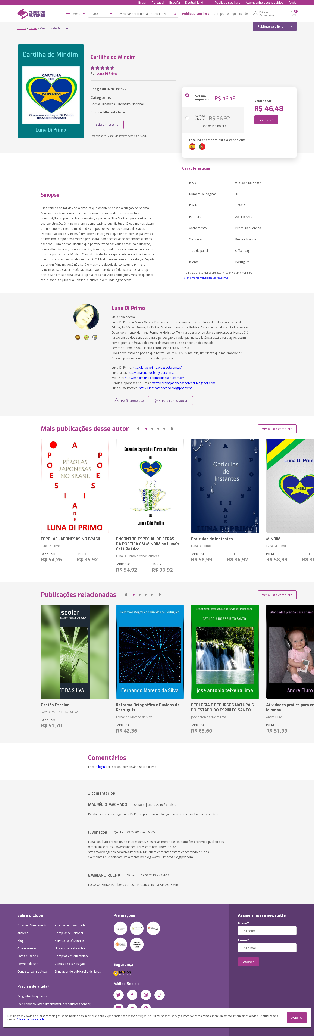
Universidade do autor (70, 948)
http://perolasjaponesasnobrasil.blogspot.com (183, 383)
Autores (22, 933)
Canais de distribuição (70, 964)
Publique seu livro (228, 2)
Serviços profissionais (70, 941)
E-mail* (243, 940)
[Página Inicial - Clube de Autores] (31, 15)
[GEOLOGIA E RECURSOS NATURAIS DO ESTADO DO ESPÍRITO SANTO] (225, 652)
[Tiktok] (159, 995)
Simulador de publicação (78, 971)
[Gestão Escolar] (75, 652)
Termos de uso (27, 964)
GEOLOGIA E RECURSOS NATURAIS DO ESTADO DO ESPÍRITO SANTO (222, 707)
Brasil (142, 2)
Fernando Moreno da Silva (134, 717)
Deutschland (194, 2)
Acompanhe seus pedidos (264, 2)
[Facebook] (132, 995)
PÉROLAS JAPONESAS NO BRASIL (71, 539)
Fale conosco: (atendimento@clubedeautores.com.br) (54, 1004)
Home (21, 28)
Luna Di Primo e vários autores (137, 556)
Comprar (266, 120)
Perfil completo (132, 401)
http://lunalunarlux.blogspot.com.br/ (152, 373)
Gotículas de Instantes (212, 539)
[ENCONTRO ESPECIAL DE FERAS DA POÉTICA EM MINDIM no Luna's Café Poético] (150, 486)
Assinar (248, 962)
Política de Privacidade (30, 1019)
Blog (20, 941)
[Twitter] (118, 995)
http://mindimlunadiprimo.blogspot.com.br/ (154, 378)
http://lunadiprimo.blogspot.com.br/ (157, 367)
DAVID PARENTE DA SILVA (59, 712)
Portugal (157, 2)
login (101, 767)
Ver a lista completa (277, 429)
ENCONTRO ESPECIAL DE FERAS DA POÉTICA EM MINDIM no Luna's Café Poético (147, 544)
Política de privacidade (70, 925)
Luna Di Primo (107, 73)
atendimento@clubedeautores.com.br (206, 277)
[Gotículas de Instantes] (225, 486)
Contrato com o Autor (32, 971)
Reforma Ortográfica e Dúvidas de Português (147, 707)
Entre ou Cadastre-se (266, 13)
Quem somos (26, 948)
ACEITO (296, 1017)
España (174, 2)
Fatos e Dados (27, 956)
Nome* (243, 923)
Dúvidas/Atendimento (32, 925)
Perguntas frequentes (32, 996)
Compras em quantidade (231, 14)
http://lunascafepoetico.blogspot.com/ (165, 388)
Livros (33, 28)
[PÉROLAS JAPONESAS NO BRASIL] (75, 486)
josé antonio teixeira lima (208, 717)
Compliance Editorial (69, 933)
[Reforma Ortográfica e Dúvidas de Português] (150, 652)
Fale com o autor (175, 401)
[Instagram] (146, 995)
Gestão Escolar (55, 705)
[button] (138, 428)
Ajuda (293, 2)
